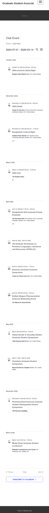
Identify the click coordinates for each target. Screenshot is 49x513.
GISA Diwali (17, 106)
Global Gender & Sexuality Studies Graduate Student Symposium (27, 336)
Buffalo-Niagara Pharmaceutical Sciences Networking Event (26, 297)
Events (8, 44)
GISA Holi (16, 173)
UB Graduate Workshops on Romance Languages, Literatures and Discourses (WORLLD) (26, 246)
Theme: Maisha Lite (24, 510)
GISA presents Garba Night (24, 70)
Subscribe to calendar (23, 479)
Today (24, 472)
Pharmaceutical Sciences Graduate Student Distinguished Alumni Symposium (27, 404)
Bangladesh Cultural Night (23, 132)
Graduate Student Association (19, 3)
